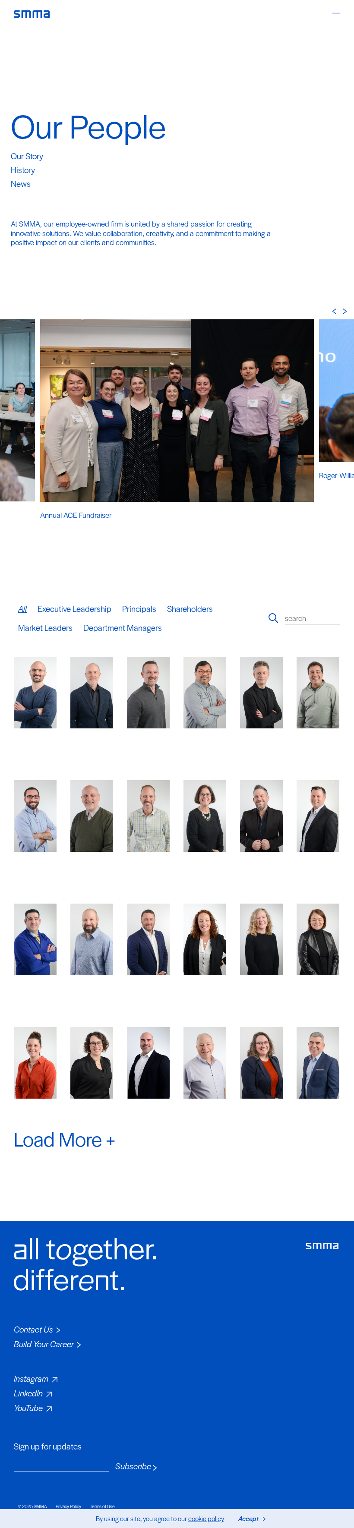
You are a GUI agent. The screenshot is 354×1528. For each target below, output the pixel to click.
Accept (248, 1518)
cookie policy (206, 1518)
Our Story (27, 156)
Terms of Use (102, 1506)
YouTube (28, 1408)
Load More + (64, 1138)
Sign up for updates (48, 1446)
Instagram (31, 1378)
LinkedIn (28, 1393)
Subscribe (133, 1466)
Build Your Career (44, 1344)
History (23, 170)
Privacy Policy (68, 1506)
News (21, 183)
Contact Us (33, 1329)
